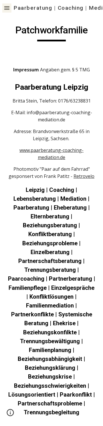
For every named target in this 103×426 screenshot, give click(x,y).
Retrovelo (84, 176)
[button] (7, 8)
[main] (51, 33)
